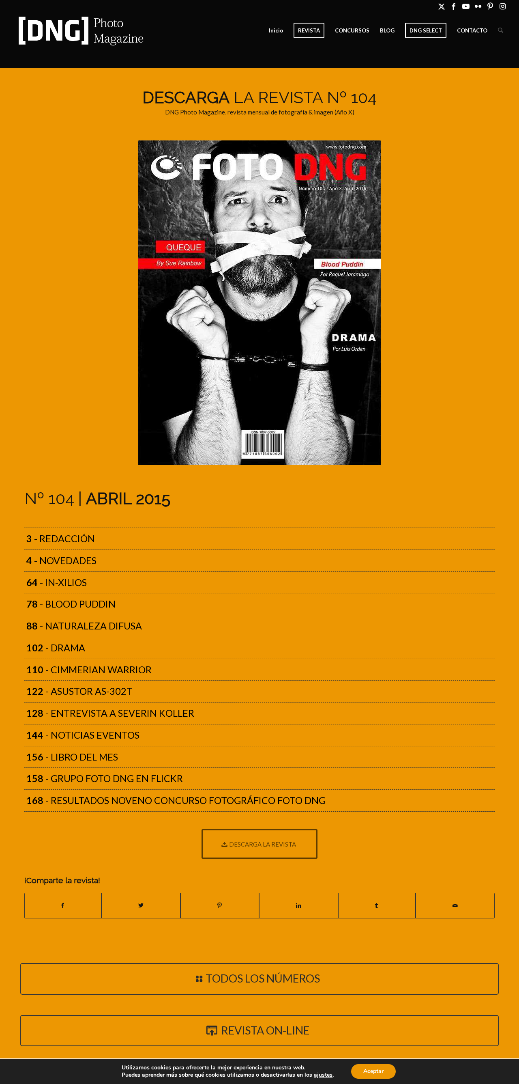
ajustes (323, 1075)
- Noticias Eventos (82, 735)
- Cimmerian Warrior (89, 669)
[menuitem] (276, 30)
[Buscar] (500, 30)
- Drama (55, 647)
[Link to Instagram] (502, 6)
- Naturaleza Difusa (84, 625)
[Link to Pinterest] (490, 6)
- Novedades (61, 560)
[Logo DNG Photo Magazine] (79, 30)
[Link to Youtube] (466, 6)
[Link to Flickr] (478, 6)
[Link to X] (441, 6)
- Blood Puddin (71, 604)
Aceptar (373, 1071)
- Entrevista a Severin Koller (110, 713)
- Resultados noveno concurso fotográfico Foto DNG (176, 800)
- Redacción (60, 538)
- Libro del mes (72, 757)
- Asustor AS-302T (79, 691)
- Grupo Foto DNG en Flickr (104, 778)
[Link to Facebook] (453, 6)
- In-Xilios (56, 582)
